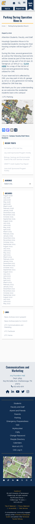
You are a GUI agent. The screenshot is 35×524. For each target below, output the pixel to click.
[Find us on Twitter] (23, 392)
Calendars (17, 443)
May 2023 (6, 278)
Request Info (20, 8)
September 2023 (9, 270)
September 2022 (9, 295)
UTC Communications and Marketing (13, 326)
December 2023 (9, 263)
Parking (17, 418)
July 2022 (6, 299)
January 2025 (8, 236)
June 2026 (7, 200)
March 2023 (7, 282)
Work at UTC (17, 446)
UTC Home (8, 335)
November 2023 (9, 265)
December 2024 (9, 238)
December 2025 (9, 213)
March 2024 (7, 257)
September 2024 (9, 244)
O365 (17, 432)
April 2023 (6, 280)
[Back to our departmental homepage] (4, 480)
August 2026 (8, 196)
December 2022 (9, 289)
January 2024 (8, 261)
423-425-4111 (18, 386)
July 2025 (6, 223)
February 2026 (8, 208)
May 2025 (6, 227)
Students (5, 138)
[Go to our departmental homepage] (8, 392)
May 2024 (6, 253)
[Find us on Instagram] (27, 392)
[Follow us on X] (22, 480)
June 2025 (7, 225)
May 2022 (6, 303)
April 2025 (6, 229)
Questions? (17, 491)
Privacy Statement (23, 506)
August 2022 (7, 297)
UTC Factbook (9, 331)
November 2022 (9, 291)
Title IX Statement (10, 506)
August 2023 (7, 272)
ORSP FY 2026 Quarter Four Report (16, 164)
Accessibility (13, 508)
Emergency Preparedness (17, 421)
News (27, 136)
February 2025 (8, 234)
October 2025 (8, 217)
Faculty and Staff (17, 407)
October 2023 (8, 268)
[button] (19, 3)
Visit (17, 425)
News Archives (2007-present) (15, 317)
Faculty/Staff (20, 136)
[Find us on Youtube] (17, 480)
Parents (17, 414)
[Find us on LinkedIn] (12, 392)
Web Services (23, 508)
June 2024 (7, 251)
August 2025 (7, 221)
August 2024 (8, 246)
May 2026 (6, 202)
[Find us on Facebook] (31, 480)
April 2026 (7, 204)
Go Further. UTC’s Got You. (13, 148)
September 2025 (9, 219)
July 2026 (6, 198)
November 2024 (9, 240)
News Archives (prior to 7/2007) (15, 321)
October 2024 (8, 242)
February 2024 (8, 259)
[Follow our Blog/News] (8, 480)
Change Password (17, 436)
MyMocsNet (17, 428)
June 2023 (7, 276)
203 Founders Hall (17, 376)
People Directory (17, 439)
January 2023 (8, 287)
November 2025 (9, 215)
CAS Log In (17, 450)
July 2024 (6, 249)
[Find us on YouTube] (18, 392)
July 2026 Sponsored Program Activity (17, 153)
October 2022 (8, 293)
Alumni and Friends (17, 411)
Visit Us (7, 8)
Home (3, 26)
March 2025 (7, 232)
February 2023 (8, 284)
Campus (12, 136)
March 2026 (7, 206)
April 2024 (7, 255)
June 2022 (7, 301)
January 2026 (8, 210)
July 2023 (6, 274)
